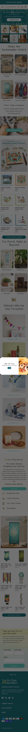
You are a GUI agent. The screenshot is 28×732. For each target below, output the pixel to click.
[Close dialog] (27, 358)
